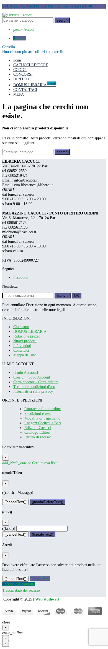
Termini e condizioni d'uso (34, 386)
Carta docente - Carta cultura (35, 382)
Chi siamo (21, 326)
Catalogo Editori (37, 432)
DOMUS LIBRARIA (30, 331)
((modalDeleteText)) (47, 502)
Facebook (20, 277)
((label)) (8, 528)
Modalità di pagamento (42, 418)
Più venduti (22, 345)
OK (76, 295)
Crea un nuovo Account (31, 377)
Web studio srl (47, 599)
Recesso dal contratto (18, 584)
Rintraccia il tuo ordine (42, 409)
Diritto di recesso (37, 437)
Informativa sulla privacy (33, 391)
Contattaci (21, 350)
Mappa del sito (24, 355)
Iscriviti (62, 295)
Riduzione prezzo (26, 336)
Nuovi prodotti (25, 341)
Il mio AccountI (25, 372)
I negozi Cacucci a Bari (42, 423)
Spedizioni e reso (37, 413)
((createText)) (42, 534)
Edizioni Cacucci (37, 427)
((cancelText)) (15, 502)
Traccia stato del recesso (21, 590)
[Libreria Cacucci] (17, 15)
